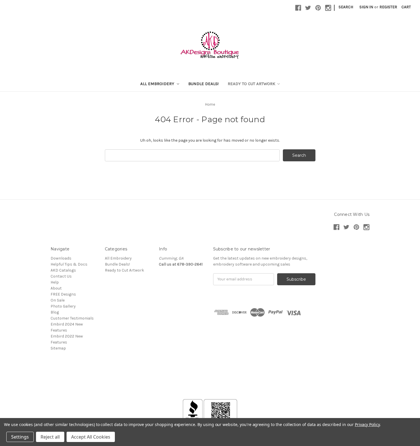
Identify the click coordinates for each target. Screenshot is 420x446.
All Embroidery (157, 83)
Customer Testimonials (72, 318)
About (56, 288)
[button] (210, 385)
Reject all (50, 437)
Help (55, 282)
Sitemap (58, 348)
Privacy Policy (367, 424)
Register (388, 7)
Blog (55, 312)
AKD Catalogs (63, 270)
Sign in (366, 7)
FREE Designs (63, 294)
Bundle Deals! (203, 83)
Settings (20, 437)
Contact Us (61, 276)
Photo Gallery (63, 306)
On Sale (58, 300)
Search (346, 7)
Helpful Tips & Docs (69, 264)
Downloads (61, 258)
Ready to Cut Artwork (252, 83)
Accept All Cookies (90, 437)
